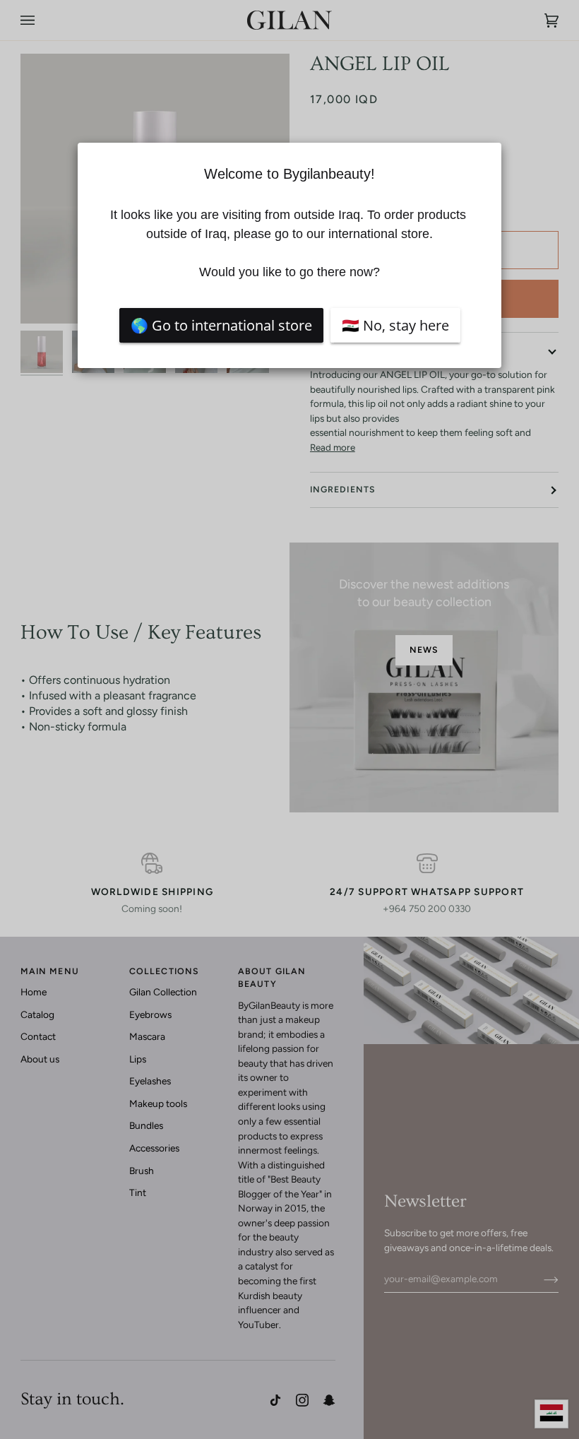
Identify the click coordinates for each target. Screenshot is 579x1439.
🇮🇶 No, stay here (395, 325)
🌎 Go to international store (221, 325)
